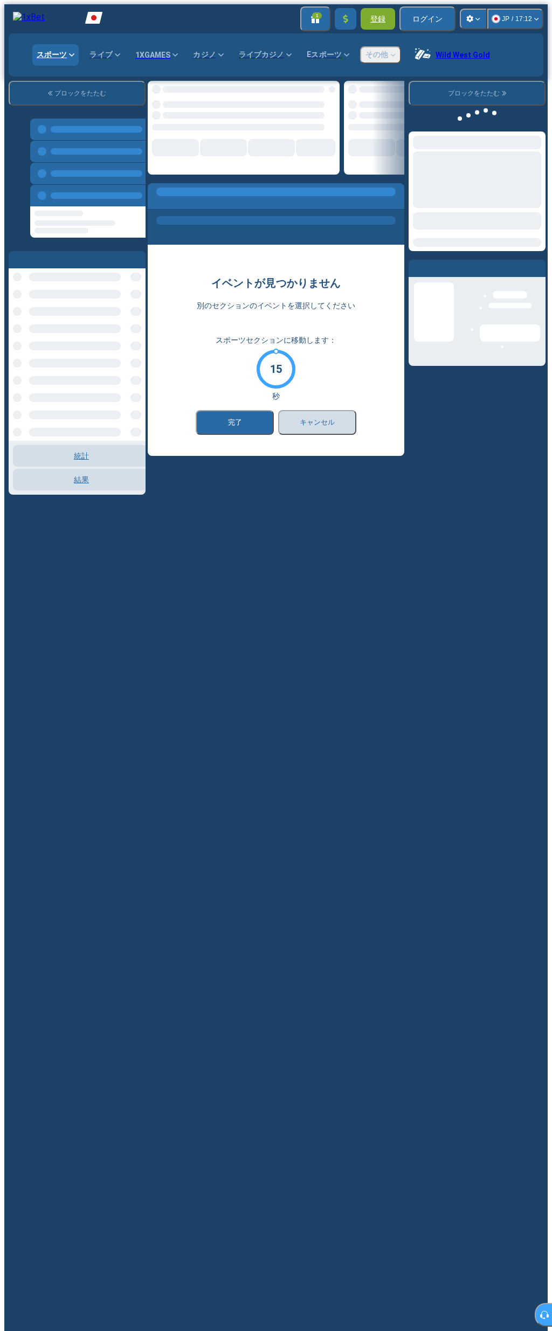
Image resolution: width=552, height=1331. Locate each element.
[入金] (345, 19)
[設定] (473, 19)
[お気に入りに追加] (322, 92)
